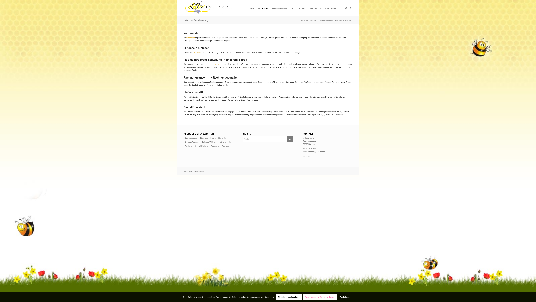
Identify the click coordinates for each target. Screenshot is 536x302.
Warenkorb (190, 37)
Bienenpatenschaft (191, 138)
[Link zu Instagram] (346, 8)
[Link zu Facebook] (350, 8)
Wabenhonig (215, 146)
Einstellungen (345, 297)
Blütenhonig (204, 138)
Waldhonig (225, 146)
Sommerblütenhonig (201, 146)
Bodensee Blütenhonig (218, 138)
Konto (217, 64)
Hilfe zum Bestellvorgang (196, 20)
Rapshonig (188, 146)
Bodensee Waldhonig (209, 142)
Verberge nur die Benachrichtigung (320, 297)
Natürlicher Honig (225, 142)
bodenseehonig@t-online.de (314, 151)
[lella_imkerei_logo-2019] (208, 8)
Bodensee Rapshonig (192, 142)
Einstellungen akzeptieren (289, 297)
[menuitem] (251, 8)
